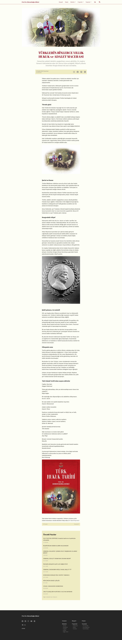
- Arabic (64, 630)
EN (25, 625)
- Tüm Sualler (85, 625)
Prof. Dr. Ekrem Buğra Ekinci (30, 2)
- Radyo (74, 627)
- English (64, 628)
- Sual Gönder (85, 628)
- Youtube (74, 628)
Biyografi (61, 2)
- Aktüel (64, 625)
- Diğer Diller (65, 631)
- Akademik (65, 627)
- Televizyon (75, 625)
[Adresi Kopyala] (74, 72)
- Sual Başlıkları (86, 627)
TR (22, 625)
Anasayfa (64, 620)
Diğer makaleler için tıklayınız (50, 597)
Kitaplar (66, 2)
